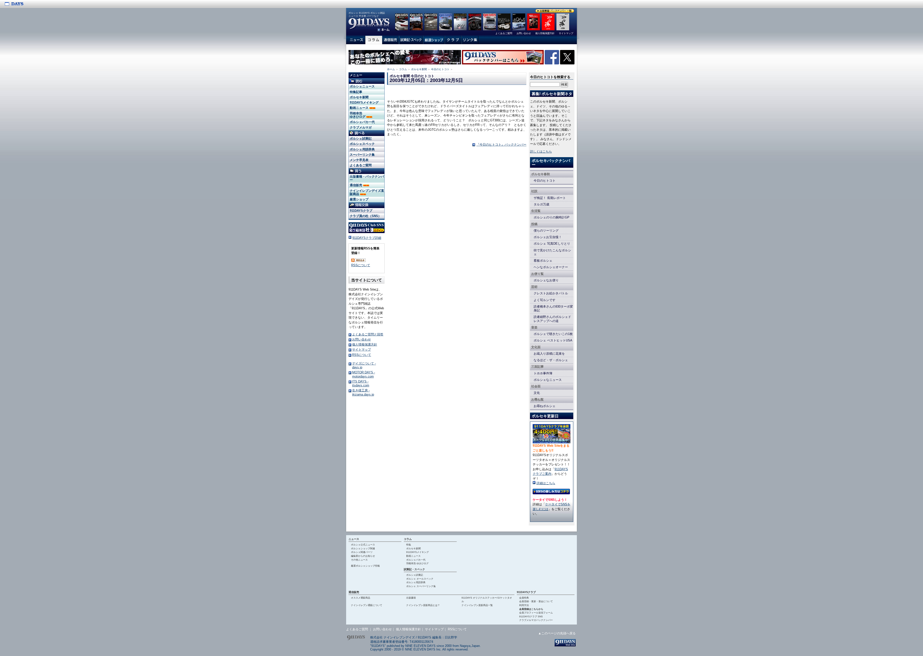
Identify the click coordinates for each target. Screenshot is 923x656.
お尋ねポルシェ (544, 406)
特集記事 (356, 92)
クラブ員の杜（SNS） (365, 216)
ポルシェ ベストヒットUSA (553, 340)
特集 (408, 544)
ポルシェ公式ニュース (363, 544)
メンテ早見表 (359, 160)
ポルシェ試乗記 (361, 138)
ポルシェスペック (362, 144)
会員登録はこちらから (531, 609)
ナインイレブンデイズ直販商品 (367, 192)
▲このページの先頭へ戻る (557, 633)
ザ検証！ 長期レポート (550, 198)
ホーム (391, 69)
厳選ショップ (359, 199)
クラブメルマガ (361, 127)
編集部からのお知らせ (363, 556)
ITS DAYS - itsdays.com (360, 383)
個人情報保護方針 (364, 344)
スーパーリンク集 (362, 154)
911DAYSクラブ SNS (531, 616)
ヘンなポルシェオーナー (551, 267)
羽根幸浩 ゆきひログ (358, 114)
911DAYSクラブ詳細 (366, 238)
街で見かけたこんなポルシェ (552, 252)
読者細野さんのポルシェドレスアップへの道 (552, 318)
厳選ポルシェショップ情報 (365, 565)
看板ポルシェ (543, 260)
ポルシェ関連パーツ (362, 552)
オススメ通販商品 (360, 597)
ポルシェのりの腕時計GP (551, 217)
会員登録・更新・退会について (536, 601)
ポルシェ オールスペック (419, 578)
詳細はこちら (545, 483)
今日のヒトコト (440, 69)
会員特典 (524, 597)
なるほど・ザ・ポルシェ (551, 360)
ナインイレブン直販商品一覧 (477, 605)
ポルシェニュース (362, 86)
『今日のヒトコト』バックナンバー (501, 144)
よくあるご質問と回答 (367, 334)
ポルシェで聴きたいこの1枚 (553, 334)
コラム (403, 69)
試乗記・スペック (414, 569)
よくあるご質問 (361, 165)
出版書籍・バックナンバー (367, 178)
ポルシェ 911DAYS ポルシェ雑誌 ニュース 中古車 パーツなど (367, 14)
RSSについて (360, 265)
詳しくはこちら (541, 151)
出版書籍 (411, 597)
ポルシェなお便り (546, 280)
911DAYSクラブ (361, 210)
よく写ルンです (544, 300)
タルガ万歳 (541, 204)
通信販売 (356, 185)
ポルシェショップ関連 (363, 548)
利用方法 (524, 605)
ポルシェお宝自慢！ (548, 237)
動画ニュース (359, 108)
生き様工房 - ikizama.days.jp (363, 392)
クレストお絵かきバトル (551, 293)
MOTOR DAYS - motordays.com (363, 374)
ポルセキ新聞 (419, 69)
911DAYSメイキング (364, 102)
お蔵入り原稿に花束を (549, 353)
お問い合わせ (361, 339)
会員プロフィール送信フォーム (536, 612)
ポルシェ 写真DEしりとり (552, 243)
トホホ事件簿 (543, 373)
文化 (537, 393)
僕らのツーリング (546, 230)
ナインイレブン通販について (366, 605)
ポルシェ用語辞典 (362, 149)
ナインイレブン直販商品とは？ (423, 605)
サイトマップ (361, 349)
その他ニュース (359, 559)
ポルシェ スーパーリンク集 (421, 586)
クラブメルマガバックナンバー (536, 620)
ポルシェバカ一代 (362, 122)
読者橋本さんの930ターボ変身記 (553, 308)
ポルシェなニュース (548, 380)
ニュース (354, 539)
